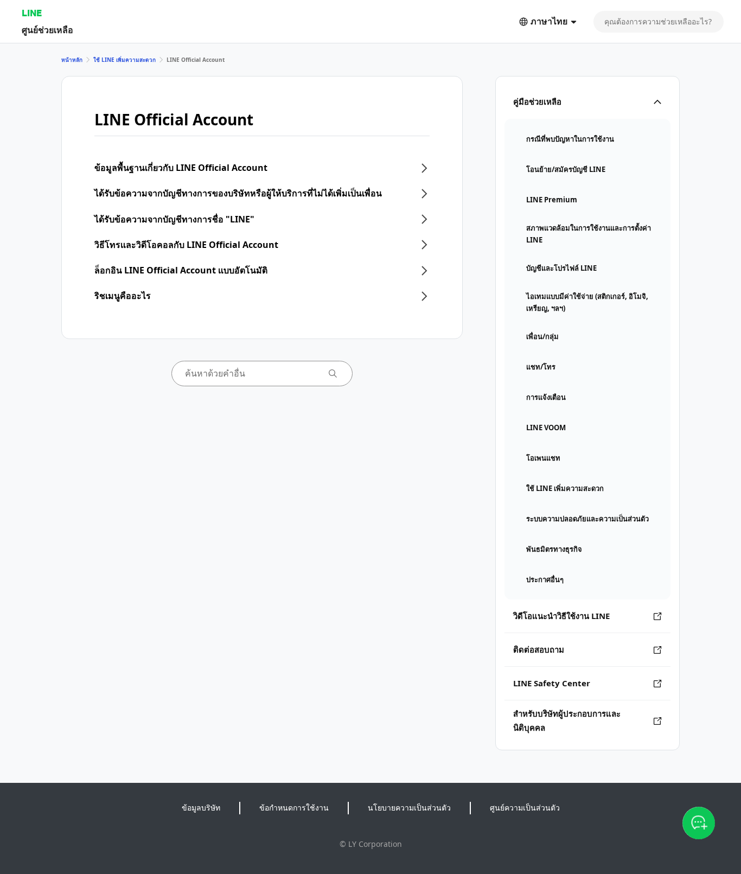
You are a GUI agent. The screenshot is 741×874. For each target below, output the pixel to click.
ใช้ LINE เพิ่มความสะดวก (124, 59)
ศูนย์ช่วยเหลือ (47, 29)
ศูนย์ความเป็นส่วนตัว (525, 807)
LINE (32, 12)
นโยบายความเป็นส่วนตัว (409, 807)
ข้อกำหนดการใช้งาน (294, 807)
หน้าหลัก (71, 59)
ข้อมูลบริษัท (201, 807)
